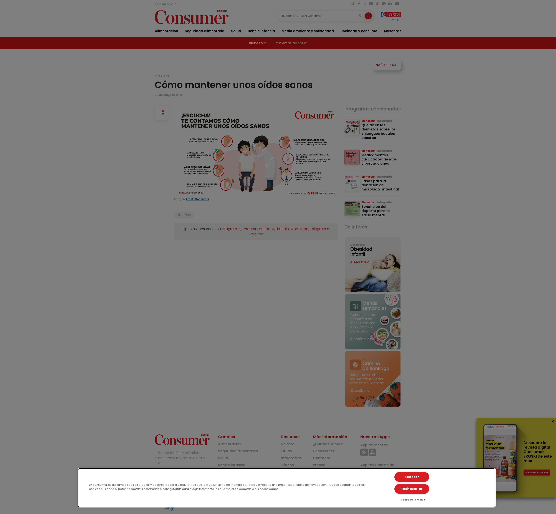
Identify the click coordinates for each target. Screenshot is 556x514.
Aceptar (411, 477)
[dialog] (286, 488)
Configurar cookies (413, 499)
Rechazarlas (412, 489)
